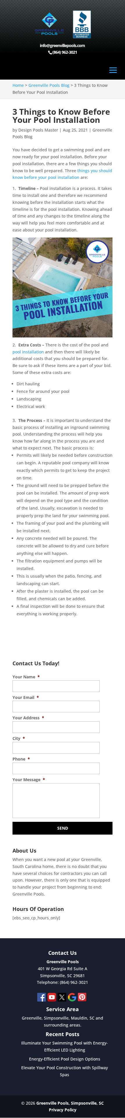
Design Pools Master (38, 130)
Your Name (26, 677)
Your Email (25, 697)
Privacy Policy (62, 1109)
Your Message (28, 779)
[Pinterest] (82, 998)
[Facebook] (41, 998)
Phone (21, 759)
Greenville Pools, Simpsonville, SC (70, 1103)
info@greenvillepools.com (62, 45)
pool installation (28, 352)
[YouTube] (51, 998)
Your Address (28, 717)
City (18, 738)
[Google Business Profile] (72, 998)
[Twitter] (62, 998)
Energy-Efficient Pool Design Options (64, 1059)
